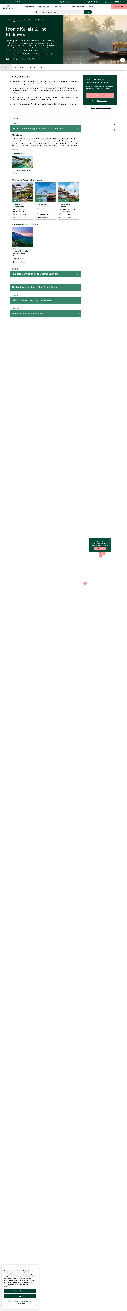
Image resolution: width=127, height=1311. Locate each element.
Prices (42, 67)
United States (6, 2)
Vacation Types (44, 7)
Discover (100, 548)
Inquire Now (100, 95)
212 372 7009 (102, 101)
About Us (92, 7)
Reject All (20, 1296)
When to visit (19, 67)
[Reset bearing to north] (114, 130)
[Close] (36, 1268)
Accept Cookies (20, 1291)
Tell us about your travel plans (47, 12)
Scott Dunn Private (77, 7)
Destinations (29, 7)
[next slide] (124, 39)
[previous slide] (66, 39)
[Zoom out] (114, 127)
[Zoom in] (114, 124)
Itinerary (32, 67)
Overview (6, 67)
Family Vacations (60, 7)
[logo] (8, 6)
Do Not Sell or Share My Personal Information (20, 1302)
